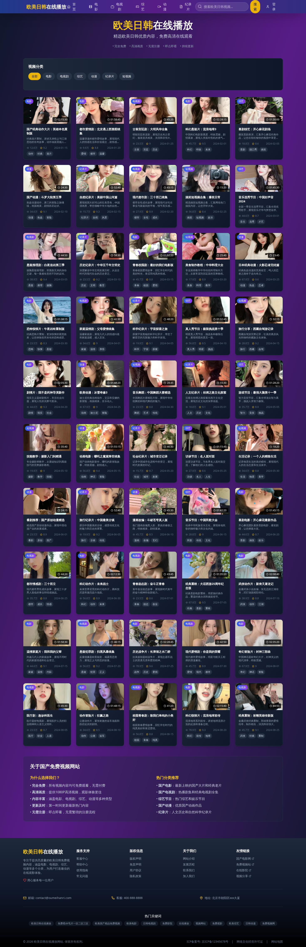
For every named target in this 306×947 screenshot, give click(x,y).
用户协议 (135, 870)
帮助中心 (82, 864)
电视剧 (64, 76)
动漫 (94, 76)
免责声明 (135, 864)
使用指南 (82, 870)
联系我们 (189, 870)
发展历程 (189, 864)
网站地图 (277, 941)
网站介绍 (189, 858)
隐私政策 (135, 876)
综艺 (80, 76)
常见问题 (82, 876)
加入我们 (189, 876)
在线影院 (242, 870)
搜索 (255, 6)
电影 (49, 76)
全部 (34, 76)
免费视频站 (243, 864)
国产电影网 (243, 858)
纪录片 (109, 76)
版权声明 (135, 858)
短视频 (126, 76)
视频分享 (242, 876)
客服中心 (82, 858)
